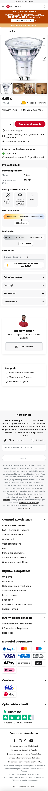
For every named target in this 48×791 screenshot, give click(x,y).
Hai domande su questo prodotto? (26, 264)
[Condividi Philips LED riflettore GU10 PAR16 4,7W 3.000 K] (44, 44)
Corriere (8, 680)
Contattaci (8, 539)
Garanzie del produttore (15, 562)
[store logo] (15, 6)
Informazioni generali (17, 618)
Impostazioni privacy (19, 746)
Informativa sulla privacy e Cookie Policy (24, 754)
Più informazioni (13, 277)
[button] (6, 88)
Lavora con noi (9, 595)
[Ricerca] (40, 6)
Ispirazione (7, 604)
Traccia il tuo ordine (12, 534)
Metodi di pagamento (13, 552)
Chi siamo (7, 576)
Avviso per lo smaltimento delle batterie (25, 758)
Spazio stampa (10, 609)
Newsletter (8, 581)
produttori (27, 508)
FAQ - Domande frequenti (15, 530)
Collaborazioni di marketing (16, 586)
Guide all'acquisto (24, 604)
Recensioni (10, 293)
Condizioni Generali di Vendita (24, 750)
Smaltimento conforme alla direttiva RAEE (25, 762)
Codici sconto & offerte (14, 590)
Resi (4, 548)
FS (22, 20)
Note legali (7, 632)
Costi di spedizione (11, 543)
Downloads (10, 301)
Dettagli (8, 285)
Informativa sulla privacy (29, 503)
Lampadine (10, 31)
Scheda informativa (36, 103)
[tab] (24, 541)
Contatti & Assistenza (17, 519)
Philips (27, 175)
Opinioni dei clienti (15, 704)
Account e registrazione (14, 557)
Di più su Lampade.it (16, 571)
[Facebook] (16, 741)
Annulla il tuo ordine (13, 525)
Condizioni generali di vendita (17, 623)
